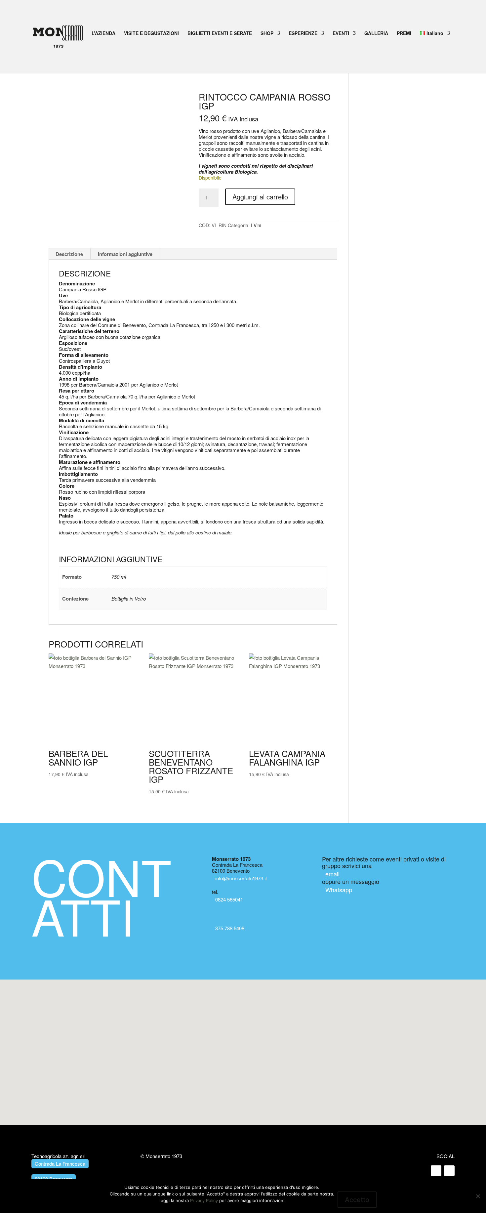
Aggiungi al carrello (260, 196)
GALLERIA (376, 33)
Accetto (357, 1200)
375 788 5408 (229, 928)
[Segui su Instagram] (449, 1170)
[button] (243, 1046)
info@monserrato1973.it (241, 878)
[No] (477, 1196)
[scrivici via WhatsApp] (218, 917)
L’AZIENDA (103, 33)
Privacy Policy (204, 1200)
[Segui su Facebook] (436, 1170)
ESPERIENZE (303, 33)
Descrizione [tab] (69, 254)
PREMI (404, 33)
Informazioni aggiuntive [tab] (125, 254)
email (332, 873)
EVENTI (341, 33)
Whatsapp (338, 889)
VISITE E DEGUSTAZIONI (151, 33)
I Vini (256, 225)
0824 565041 (229, 899)
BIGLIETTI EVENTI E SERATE (219, 33)
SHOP (267, 33)
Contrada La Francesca (60, 1163)
